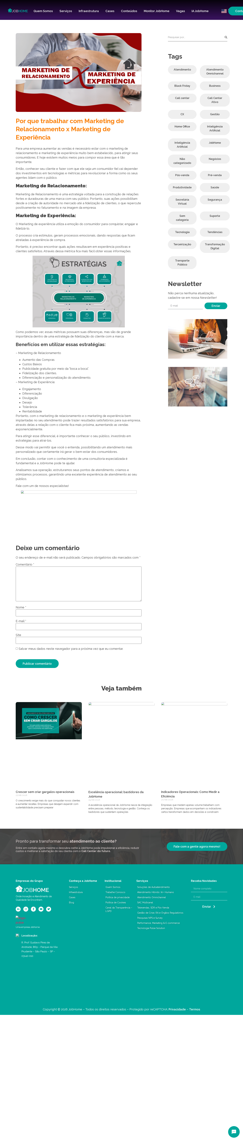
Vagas (180, 11)
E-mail (21, 621)
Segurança (215, 199)
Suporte (215, 215)
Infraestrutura (89, 11)
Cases (109, 11)
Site (18, 635)
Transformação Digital (215, 246)
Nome (21, 607)
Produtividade (182, 187)
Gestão (215, 114)
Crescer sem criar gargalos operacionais (45, 792)
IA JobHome (200, 11)
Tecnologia (182, 232)
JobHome (215, 142)
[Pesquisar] (226, 37)
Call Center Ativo (214, 100)
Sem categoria (182, 217)
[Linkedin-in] (18, 909)
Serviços (66, 11)
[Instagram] (25, 909)
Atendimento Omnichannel (214, 71)
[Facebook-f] (33, 909)
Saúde (215, 187)
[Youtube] (41, 909)
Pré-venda (215, 175)
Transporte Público (182, 262)
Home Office (182, 126)
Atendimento (182, 69)
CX (182, 114)
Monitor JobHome (156, 11)
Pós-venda (182, 175)
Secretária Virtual (182, 201)
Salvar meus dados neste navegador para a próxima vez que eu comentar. (71, 648)
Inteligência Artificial (215, 128)
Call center (182, 98)
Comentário (25, 564)
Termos (194, 1009)
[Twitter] (48, 909)
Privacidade (177, 1009)
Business (215, 85)
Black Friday (182, 85)
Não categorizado (182, 161)
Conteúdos (129, 11)
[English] (223, 11)
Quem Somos (43, 11)
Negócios (215, 159)
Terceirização (182, 244)
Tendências (214, 232)
